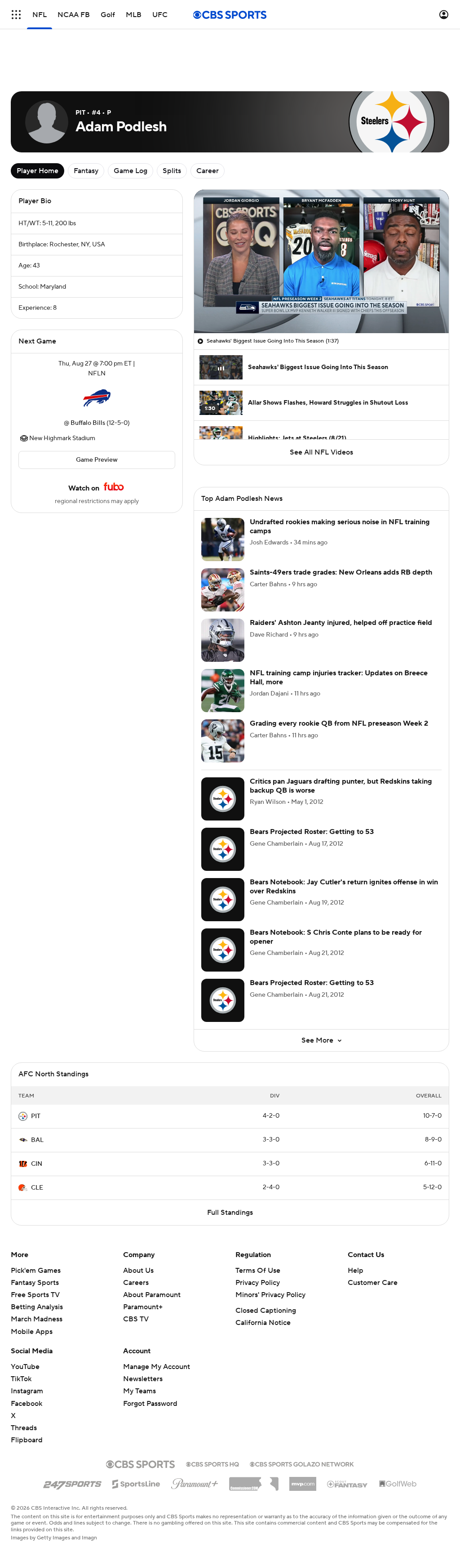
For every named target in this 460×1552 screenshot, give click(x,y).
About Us (138, 1219)
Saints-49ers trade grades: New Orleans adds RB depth (341, 521)
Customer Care (373, 1231)
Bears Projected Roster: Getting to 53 (312, 780)
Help (355, 1219)
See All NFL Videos (321, 411)
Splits (172, 130)
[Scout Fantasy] (347, 1432)
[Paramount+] (194, 1430)
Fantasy (86, 130)
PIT (35, 1065)
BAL (37, 1089)
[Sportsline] (136, 1431)
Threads (24, 1376)
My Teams (139, 1339)
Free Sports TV (35, 1243)
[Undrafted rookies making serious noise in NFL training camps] (222, 488)
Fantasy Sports (35, 1231)
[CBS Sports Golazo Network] (302, 1412)
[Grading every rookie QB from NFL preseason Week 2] (222, 689)
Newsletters (143, 1327)
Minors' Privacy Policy (270, 1243)
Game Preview (97, 419)
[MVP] (302, 1429)
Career (207, 130)
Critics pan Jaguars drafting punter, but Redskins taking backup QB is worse (341, 734)
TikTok (21, 1327)
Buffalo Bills (88, 383)
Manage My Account (156, 1315)
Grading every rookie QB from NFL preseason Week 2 (339, 672)
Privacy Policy (257, 1231)
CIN (36, 1113)
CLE (37, 1137)
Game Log (130, 130)
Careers (136, 1231)
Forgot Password (150, 1352)
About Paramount (152, 1243)
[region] (321, 221)
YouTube (25, 1315)
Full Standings (230, 1161)
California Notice (263, 1271)
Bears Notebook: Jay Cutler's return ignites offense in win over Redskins (344, 835)
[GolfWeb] (398, 1432)
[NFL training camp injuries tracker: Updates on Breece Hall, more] (222, 639)
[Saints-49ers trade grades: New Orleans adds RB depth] (222, 538)
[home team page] (96, 357)
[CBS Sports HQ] (212, 1412)
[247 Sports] (72, 1431)
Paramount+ (143, 1255)
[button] (16, 14)
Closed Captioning (265, 1259)
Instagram (27, 1339)
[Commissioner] (254, 1429)
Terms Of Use (257, 1219)
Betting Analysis (37, 1255)
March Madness (36, 1267)
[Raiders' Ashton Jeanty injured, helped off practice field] (222, 589)
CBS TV (136, 1267)
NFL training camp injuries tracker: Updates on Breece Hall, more (339, 626)
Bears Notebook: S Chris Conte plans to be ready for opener (336, 885)
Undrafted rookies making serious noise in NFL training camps (340, 475)
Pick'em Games (36, 1219)
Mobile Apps (32, 1280)
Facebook (26, 1352)
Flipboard (27, 1388)
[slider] (321, 266)
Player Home (37, 130)
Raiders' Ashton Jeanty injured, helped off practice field (341, 571)
